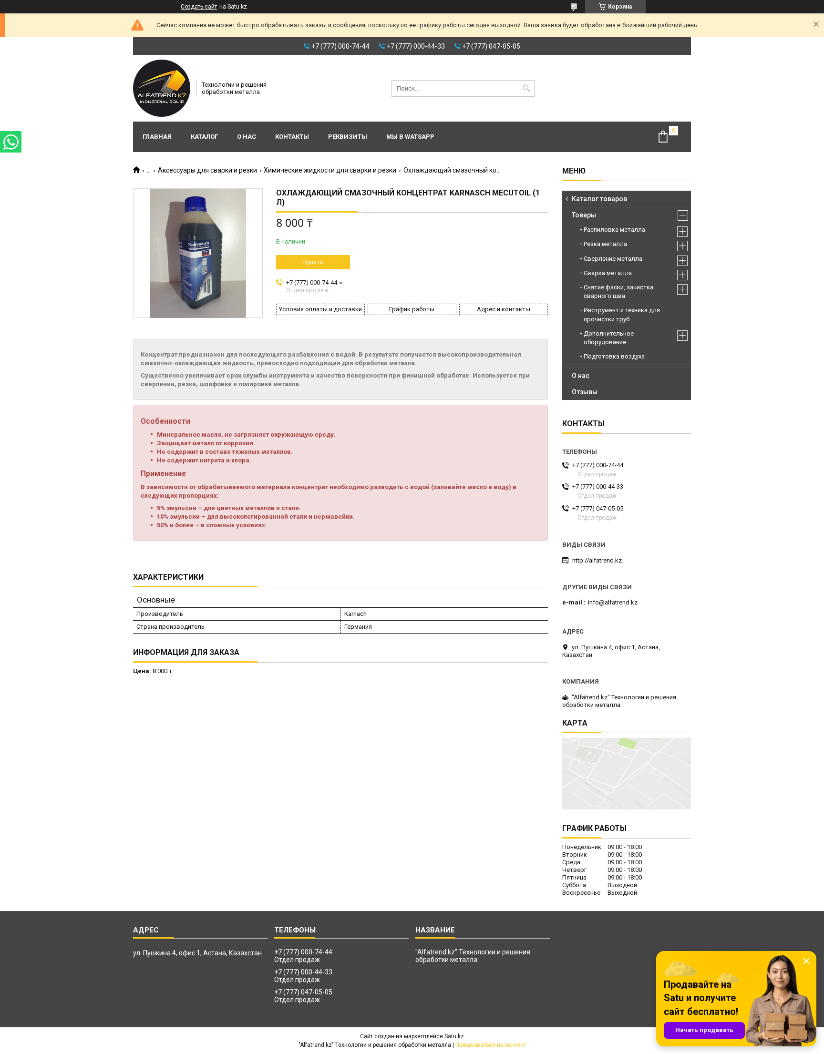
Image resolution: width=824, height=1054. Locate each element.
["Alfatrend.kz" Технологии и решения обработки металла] (161, 88)
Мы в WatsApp (410, 136)
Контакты (292, 136)
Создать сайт (199, 6)
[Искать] (526, 88)
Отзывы (584, 392)
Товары (584, 215)
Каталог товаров (599, 199)
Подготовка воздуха (614, 356)
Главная (157, 136)
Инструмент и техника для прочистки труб (622, 314)
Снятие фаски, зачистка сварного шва (618, 291)
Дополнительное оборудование (609, 338)
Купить (313, 262)
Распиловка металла (614, 229)
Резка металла (605, 243)
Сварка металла (608, 272)
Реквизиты (347, 136)
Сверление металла (613, 258)
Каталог (204, 136)
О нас (246, 136)
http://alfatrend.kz (597, 560)
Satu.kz (454, 1036)
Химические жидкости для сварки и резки (330, 170)
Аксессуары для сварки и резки (207, 170)
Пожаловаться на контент (490, 1045)
